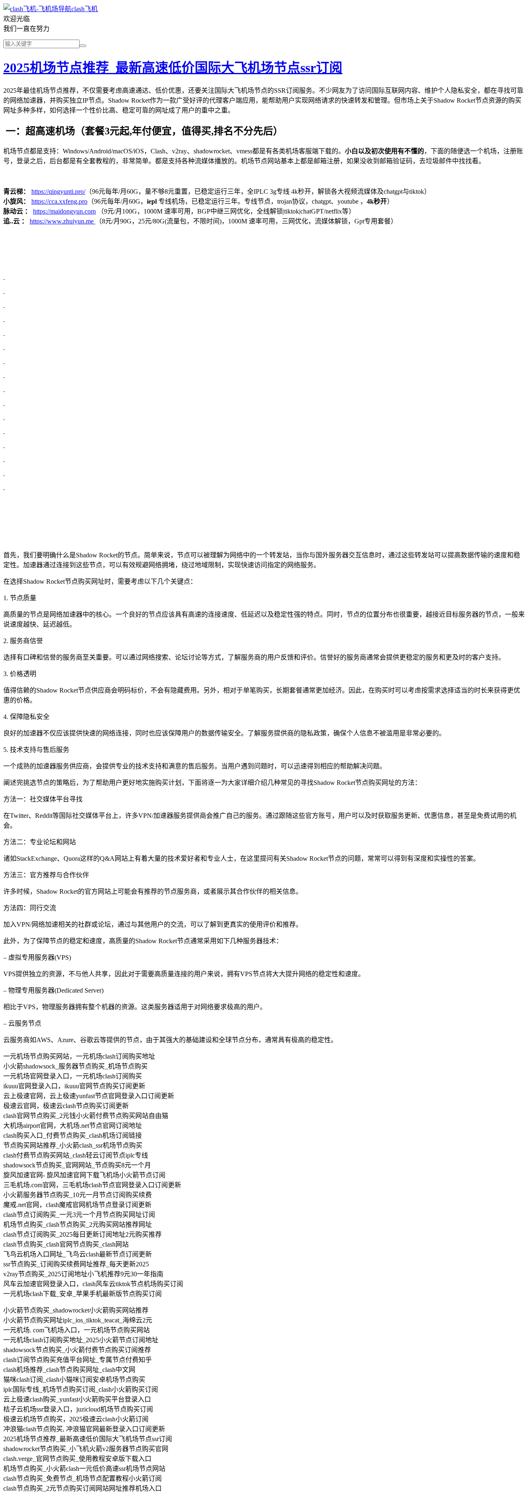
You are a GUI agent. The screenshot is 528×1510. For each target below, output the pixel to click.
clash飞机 (84, 8)
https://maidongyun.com (64, 211)
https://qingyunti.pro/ (58, 191)
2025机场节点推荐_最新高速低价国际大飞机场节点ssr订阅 (172, 67)
